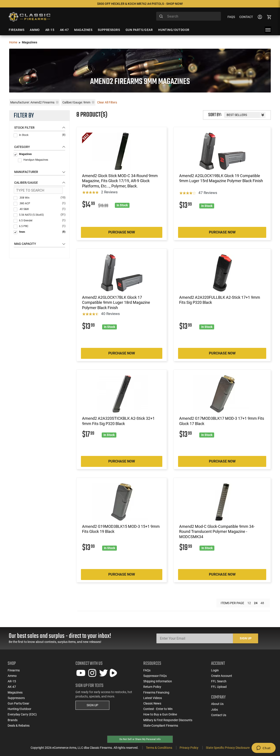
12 (249, 603)
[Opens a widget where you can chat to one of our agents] (263, 748)
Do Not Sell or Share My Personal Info (140, 739)
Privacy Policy (189, 747)
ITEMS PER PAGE (232, 603)
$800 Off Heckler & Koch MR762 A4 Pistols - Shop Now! (140, 3)
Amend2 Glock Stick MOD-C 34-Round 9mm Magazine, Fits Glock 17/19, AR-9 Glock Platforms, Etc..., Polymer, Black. (120, 180)
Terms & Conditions (159, 747)
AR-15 (12, 681)
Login (215, 670)
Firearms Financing (156, 692)
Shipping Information (157, 681)
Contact (246, 17)
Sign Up (246, 638)
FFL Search (218, 681)
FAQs (231, 17)
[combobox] (188, 16)
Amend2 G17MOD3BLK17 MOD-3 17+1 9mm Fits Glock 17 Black (221, 421)
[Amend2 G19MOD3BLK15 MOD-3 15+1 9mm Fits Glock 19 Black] (121, 502)
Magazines (25, 154)
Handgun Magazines (35, 159)
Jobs (214, 709)
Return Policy (152, 686)
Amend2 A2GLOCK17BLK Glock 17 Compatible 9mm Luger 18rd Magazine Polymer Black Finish (116, 302)
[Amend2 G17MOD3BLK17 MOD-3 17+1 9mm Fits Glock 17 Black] (222, 394)
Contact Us (218, 715)
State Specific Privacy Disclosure (228, 747)
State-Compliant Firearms (160, 725)
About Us (217, 704)
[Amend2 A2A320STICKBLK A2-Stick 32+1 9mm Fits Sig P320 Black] (121, 394)
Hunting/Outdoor (19, 709)
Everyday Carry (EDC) (22, 714)
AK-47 (12, 686)
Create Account (221, 676)
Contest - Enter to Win (158, 709)
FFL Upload (219, 686)
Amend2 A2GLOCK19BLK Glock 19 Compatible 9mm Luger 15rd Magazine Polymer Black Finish (221, 178)
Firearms (14, 670)
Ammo (12, 676)
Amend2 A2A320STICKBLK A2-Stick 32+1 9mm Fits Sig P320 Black (118, 421)
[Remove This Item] (57, 102)
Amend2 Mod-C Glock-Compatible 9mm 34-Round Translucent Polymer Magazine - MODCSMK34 (217, 531)
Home (13, 42)
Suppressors (16, 698)
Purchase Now (121, 232)
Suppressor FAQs (155, 676)
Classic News (152, 703)
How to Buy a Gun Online (160, 714)
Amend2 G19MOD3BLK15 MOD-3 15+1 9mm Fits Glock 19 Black (121, 529)
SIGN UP (92, 705)
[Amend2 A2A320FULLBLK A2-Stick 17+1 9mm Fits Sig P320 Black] (222, 273)
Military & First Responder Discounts (167, 720)
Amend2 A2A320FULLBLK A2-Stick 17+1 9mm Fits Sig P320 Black (219, 300)
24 (255, 603)
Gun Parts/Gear (18, 703)
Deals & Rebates (19, 725)
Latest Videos (152, 698)
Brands (13, 720)
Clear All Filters (107, 102)
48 (262, 603)
